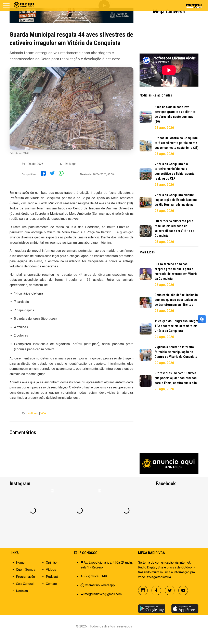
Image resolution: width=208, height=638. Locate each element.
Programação (25, 577)
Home (20, 562)
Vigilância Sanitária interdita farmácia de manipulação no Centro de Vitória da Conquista (176, 352)
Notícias (33, 413)
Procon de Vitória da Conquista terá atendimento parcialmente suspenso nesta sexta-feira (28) (176, 143)
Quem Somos (25, 570)
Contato (51, 584)
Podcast (52, 577)
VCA (43, 413)
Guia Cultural (25, 584)
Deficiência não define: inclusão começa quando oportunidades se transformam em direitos (176, 300)
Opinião (51, 562)
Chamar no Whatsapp (100, 585)
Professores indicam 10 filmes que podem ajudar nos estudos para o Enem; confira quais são (176, 378)
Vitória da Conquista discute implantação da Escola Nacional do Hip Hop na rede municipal (176, 200)
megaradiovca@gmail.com (103, 594)
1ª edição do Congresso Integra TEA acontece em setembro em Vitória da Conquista (176, 326)
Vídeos (51, 570)
